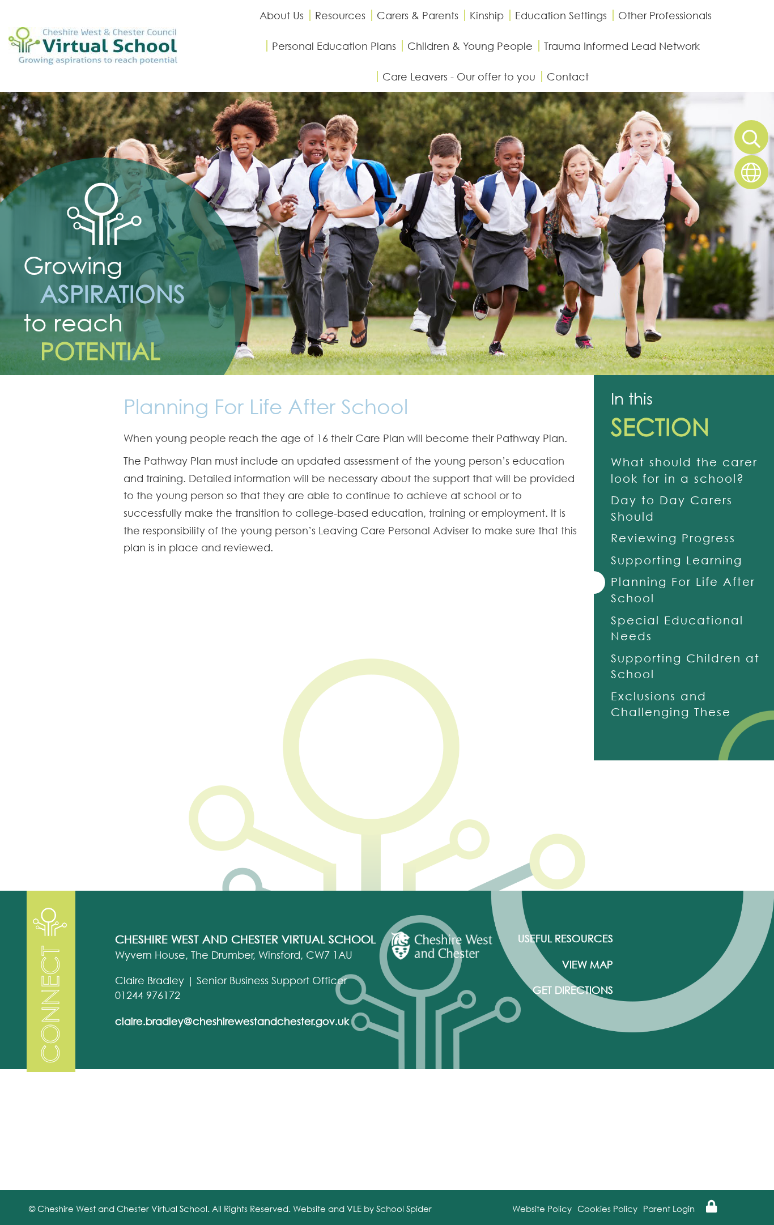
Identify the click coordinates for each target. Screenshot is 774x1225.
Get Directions (573, 990)
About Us (282, 15)
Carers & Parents (417, 15)
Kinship (487, 15)
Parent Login (669, 1208)
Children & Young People (470, 46)
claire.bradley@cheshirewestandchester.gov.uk (232, 1021)
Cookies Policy (607, 1208)
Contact (568, 76)
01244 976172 (147, 995)
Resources (340, 15)
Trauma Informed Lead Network (622, 46)
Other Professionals (665, 15)
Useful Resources (565, 938)
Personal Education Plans (334, 46)
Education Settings (561, 15)
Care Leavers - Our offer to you (458, 76)
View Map (587, 964)
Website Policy (542, 1208)
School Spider (404, 1208)
